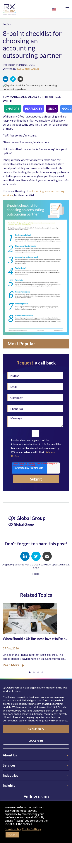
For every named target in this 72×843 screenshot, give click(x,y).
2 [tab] (33, 672)
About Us (10, 755)
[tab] (36, 755)
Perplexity (33, 108)
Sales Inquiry (36, 728)
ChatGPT (13, 108)
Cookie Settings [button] (31, 829)
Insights (9, 786)
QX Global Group (28, 68)
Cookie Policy (13, 829)
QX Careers (36, 740)
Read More (11, 665)
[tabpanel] (36, 633)
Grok (52, 108)
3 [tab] (38, 672)
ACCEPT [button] (12, 834)
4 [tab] (42, 672)
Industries (10, 775)
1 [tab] (29, 672)
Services (9, 765)
